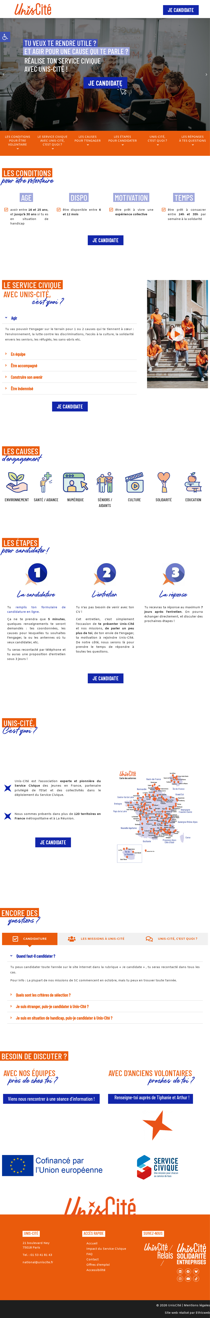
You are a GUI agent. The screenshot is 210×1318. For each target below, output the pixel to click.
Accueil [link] (91, 1244)
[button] (3, 74)
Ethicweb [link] (203, 1313)
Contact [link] (92, 1260)
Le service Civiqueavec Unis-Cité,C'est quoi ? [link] (52, 141)
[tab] (29, 939)
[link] (5, 37)
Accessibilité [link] (95, 1270)
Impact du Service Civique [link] (106, 1249)
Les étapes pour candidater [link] (122, 139)
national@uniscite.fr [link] (38, 1262)
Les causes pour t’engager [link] (87, 139)
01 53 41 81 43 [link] (41, 1255)
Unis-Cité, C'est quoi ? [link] (157, 139)
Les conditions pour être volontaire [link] (17, 141)
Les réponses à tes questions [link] (192, 139)
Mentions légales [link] (197, 1305)
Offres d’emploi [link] (98, 1265)
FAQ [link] (89, 1254)
